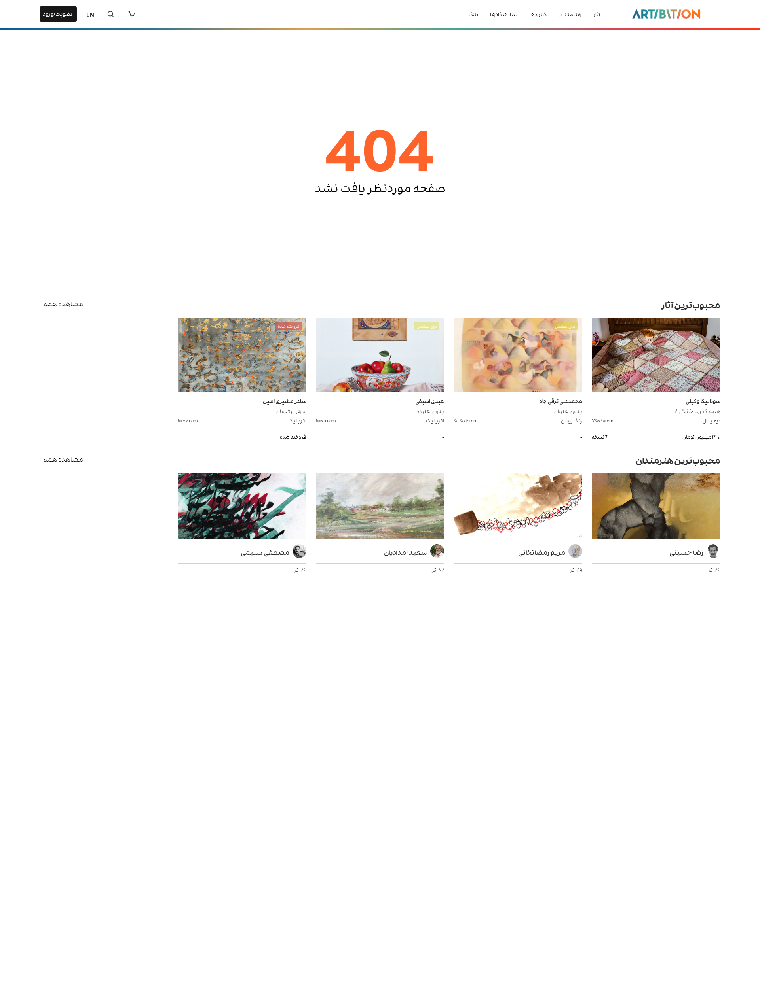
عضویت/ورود (58, 13)
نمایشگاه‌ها (503, 14)
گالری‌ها (538, 14)
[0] (131, 14)
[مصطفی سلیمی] (242, 507)
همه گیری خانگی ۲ (697, 411)
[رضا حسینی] (656, 507)
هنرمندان (570, 14)
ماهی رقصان (291, 411)
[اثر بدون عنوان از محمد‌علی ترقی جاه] (518, 356)
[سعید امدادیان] (380, 507)
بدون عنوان (567, 411)
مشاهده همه (63, 303)
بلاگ (473, 14)
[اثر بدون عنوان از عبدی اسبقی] (380, 356)
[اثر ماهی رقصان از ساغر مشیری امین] (242, 356)
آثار (596, 14)
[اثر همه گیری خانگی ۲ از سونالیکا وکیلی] (656, 356)
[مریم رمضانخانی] (518, 507)
